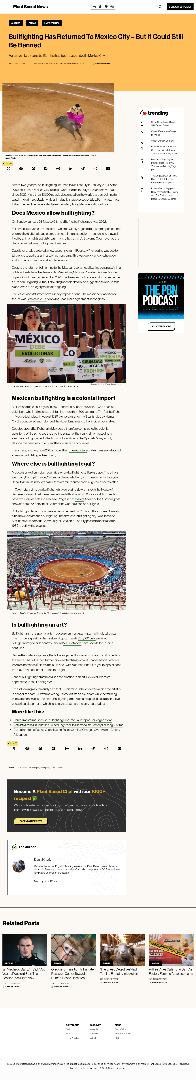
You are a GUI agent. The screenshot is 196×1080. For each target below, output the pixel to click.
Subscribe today (180, 6)
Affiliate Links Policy (122, 1033)
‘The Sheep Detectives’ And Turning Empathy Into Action (119, 971)
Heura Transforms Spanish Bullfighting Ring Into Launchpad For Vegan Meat (62, 720)
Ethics (32, 23)
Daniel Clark (18, 63)
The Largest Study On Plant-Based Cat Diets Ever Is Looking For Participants (164, 179)
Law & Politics (51, 23)
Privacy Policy (120, 1029)
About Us (94, 1029)
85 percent (38, 504)
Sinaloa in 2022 (37, 299)
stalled (79, 499)
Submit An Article (72, 1038)
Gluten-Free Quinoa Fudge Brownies (163, 133)
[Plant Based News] (4, 7)
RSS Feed (119, 1038)
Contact (69, 1029)
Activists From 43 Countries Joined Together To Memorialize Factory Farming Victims (68, 725)
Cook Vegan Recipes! (31, 821)
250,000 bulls (87, 638)
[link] (103, 7)
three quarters (78, 450)
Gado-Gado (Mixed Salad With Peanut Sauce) (163, 124)
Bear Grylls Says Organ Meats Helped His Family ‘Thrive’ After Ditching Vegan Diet (164, 164)
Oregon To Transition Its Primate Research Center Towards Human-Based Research (72, 973)
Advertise (94, 1038)
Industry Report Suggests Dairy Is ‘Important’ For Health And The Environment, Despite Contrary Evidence (164, 193)
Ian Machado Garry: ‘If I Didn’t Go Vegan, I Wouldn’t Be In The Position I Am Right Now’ (164, 150)
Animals (57, 963)
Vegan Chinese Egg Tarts (163, 140)
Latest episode (163, 326)
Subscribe (94, 1033)
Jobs (68, 1033)
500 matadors (72, 643)
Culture (15, 23)
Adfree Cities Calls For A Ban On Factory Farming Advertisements (171, 971)
